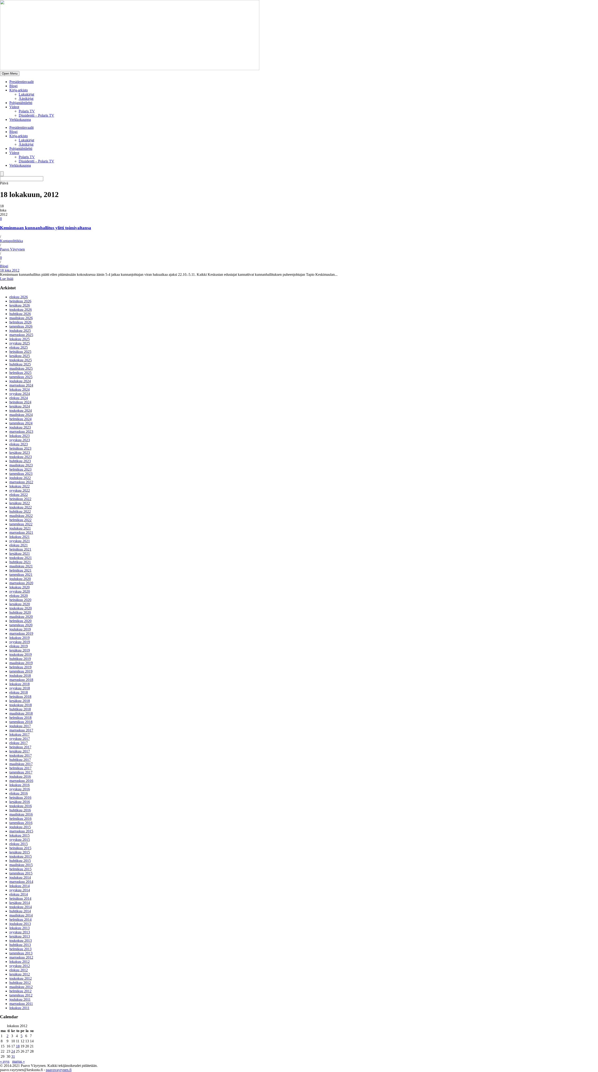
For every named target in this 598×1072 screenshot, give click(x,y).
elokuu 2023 (18, 444)
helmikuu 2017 (20, 768)
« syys (4, 1061)
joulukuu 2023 (20, 427)
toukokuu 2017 (20, 755)
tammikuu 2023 (20, 474)
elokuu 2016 (18, 793)
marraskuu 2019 (21, 633)
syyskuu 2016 (19, 789)
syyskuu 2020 (19, 591)
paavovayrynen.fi (58, 1070)
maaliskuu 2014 (21, 915)
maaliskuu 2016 (21, 814)
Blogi (13, 86)
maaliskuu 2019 (21, 663)
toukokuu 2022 (20, 507)
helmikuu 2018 (20, 718)
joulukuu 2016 (20, 776)
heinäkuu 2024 (20, 402)
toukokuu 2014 (20, 907)
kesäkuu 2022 (19, 503)
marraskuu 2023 (21, 432)
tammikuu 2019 (20, 671)
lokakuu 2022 (19, 486)
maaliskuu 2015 (21, 865)
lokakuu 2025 (19, 339)
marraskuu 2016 (21, 781)
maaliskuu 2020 (21, 617)
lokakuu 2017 (19, 734)
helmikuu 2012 (20, 991)
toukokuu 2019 (20, 654)
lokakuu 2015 (19, 835)
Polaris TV (27, 111)
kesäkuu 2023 (19, 453)
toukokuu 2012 (20, 978)
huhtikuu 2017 (20, 760)
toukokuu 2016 (20, 806)
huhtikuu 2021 (20, 562)
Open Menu (10, 73)
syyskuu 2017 (19, 739)
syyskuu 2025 (19, 343)
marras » (18, 1061)
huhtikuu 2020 (20, 612)
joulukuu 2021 (20, 528)
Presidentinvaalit (21, 82)
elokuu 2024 (18, 398)
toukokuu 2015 (20, 856)
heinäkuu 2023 (20, 448)
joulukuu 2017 (20, 726)
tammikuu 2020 (20, 625)
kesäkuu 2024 (19, 406)
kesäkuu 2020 (19, 604)
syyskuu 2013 (19, 932)
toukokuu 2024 (20, 410)
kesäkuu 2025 (19, 356)
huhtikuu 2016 (20, 810)
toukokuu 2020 (20, 608)
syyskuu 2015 (19, 840)
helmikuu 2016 (20, 819)
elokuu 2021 (18, 545)
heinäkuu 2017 (20, 747)
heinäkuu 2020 (20, 600)
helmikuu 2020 (20, 621)
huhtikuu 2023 (20, 461)
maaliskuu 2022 (21, 516)
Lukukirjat (26, 94)
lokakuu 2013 (19, 928)
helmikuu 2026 (20, 322)
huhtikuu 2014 (20, 911)
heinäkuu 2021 (20, 549)
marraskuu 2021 (21, 532)
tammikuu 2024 (20, 423)
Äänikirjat (26, 98)
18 (18, 1046)
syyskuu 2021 (19, 541)
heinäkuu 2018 (20, 697)
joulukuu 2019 (20, 629)
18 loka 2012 (9, 270)
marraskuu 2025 (21, 335)
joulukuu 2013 (20, 924)
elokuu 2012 (18, 970)
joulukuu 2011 (20, 999)
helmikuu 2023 (20, 469)
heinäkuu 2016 (20, 798)
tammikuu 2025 (20, 377)
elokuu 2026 (18, 297)
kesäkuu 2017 (19, 751)
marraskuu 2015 (21, 831)
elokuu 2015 (18, 844)
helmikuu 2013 (20, 949)
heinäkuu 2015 (20, 848)
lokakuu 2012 (19, 962)
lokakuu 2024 (19, 389)
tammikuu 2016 (20, 823)
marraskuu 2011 (21, 1004)
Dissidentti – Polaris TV (36, 115)
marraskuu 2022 (21, 482)
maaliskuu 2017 (21, 764)
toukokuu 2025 (20, 360)
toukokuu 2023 (20, 457)
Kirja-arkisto (18, 90)
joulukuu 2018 (20, 676)
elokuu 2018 (18, 692)
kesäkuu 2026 (19, 305)
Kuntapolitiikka (11, 241)
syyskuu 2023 (19, 440)
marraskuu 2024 (21, 385)
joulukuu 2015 (20, 827)
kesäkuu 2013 (19, 936)
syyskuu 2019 (19, 642)
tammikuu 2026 (20, 326)
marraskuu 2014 (21, 882)
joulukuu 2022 (20, 478)
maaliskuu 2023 (21, 465)
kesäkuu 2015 (19, 852)
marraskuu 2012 (21, 957)
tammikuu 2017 (20, 772)
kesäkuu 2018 (19, 701)
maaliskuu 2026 (21, 318)
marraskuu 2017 (21, 730)
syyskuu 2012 (19, 966)
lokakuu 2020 (19, 587)
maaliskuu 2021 (21, 566)
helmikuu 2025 (20, 373)
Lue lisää (6, 279)
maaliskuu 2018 (21, 713)
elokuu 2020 (18, 596)
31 (13, 1056)
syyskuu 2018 (19, 688)
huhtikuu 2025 (20, 364)
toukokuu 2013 (20, 941)
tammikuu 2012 (20, 995)
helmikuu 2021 (20, 570)
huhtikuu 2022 (20, 511)
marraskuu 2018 (21, 680)
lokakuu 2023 (19, 436)
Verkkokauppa (20, 120)
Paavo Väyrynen (12, 249)
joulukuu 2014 (20, 877)
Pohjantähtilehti (20, 103)
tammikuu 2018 (20, 722)
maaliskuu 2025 (21, 368)
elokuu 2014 (18, 894)
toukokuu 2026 (20, 310)
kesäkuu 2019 (19, 650)
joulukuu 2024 (20, 381)
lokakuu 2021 (19, 537)
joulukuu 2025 (20, 331)
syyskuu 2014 (19, 890)
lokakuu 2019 (19, 638)
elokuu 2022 (18, 495)
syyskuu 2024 (19, 394)
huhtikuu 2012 (20, 983)
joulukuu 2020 (20, 579)
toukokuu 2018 (20, 705)
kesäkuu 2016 (19, 802)
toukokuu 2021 (20, 558)
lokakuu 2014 (19, 886)
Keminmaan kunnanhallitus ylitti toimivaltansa (45, 227)
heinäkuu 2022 (20, 499)
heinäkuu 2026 (20, 301)
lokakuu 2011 (19, 1008)
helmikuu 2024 (20, 419)
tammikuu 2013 (20, 953)
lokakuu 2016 (19, 785)
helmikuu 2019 (20, 667)
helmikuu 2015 (20, 869)
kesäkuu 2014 (19, 903)
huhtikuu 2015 (20, 861)
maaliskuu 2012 (21, 987)
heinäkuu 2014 (20, 898)
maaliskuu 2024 (21, 415)
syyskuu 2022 (19, 490)
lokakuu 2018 (19, 684)
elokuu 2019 (18, 646)
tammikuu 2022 (20, 524)
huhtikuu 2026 (20, 314)
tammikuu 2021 (20, 575)
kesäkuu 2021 (19, 554)
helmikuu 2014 (20, 919)
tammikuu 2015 (20, 873)
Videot (14, 107)
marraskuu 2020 (21, 583)
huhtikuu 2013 (20, 945)
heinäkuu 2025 (20, 352)
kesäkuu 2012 (19, 974)
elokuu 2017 (18, 743)
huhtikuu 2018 (20, 709)
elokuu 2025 (18, 347)
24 (13, 1051)
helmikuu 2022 (20, 520)
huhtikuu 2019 (20, 659)
